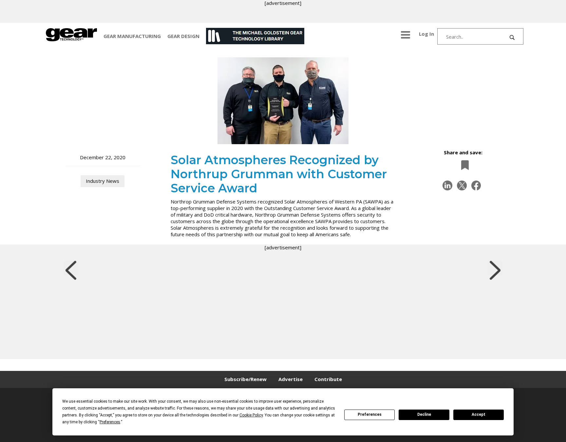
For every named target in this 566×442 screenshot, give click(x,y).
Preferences (370, 414)
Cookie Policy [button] (251, 415)
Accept (478, 414)
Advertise (290, 379)
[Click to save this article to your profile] (463, 165)
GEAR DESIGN (183, 36)
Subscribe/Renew (245, 379)
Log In (426, 33)
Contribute (328, 379)
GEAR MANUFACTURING (132, 36)
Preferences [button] (110, 422)
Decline (424, 414)
